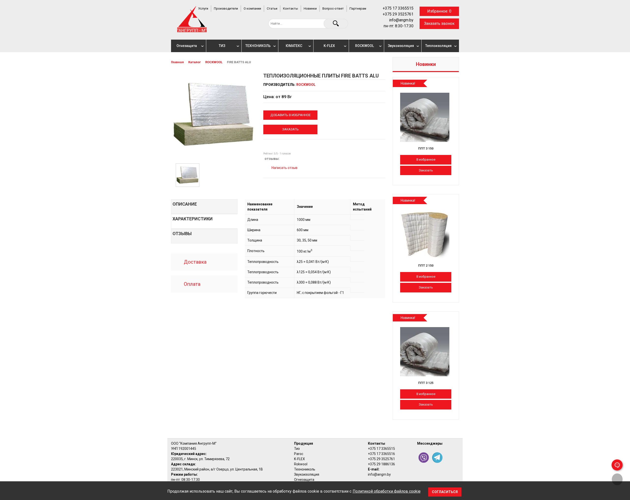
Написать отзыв (284, 168)
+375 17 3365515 (398, 8)
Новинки (310, 8)
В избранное (425, 159)
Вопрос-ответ (333, 8)
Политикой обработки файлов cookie (387, 491)
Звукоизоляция (401, 46)
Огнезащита (186, 46)
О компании (252, 8)
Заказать (290, 129)
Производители (226, 8)
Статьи (272, 8)
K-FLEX (329, 46)
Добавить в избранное (290, 115)
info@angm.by (401, 20)
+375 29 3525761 (398, 14)
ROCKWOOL (364, 46)
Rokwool (300, 464)
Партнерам (357, 8)
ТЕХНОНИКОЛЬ (258, 46)
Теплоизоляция (438, 46)
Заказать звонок (439, 23)
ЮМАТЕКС (294, 46)
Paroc (298, 454)
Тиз (297, 449)
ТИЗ (222, 46)
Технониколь (304, 469)
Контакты (290, 8)
